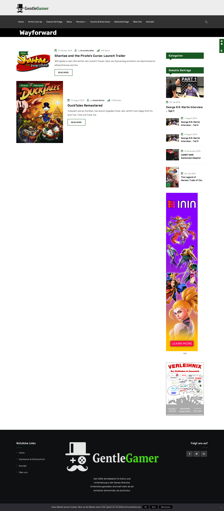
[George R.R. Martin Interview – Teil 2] (172, 121)
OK (145, 507)
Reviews (80, 22)
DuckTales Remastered (85, 105)
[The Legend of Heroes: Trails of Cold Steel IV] (172, 177)
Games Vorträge (54, 22)
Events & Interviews (100, 22)
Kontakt (150, 22)
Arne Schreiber (87, 51)
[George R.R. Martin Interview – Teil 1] (185, 87)
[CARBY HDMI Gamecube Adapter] (172, 154)
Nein (154, 507)
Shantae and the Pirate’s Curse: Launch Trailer (90, 56)
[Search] (206, 21)
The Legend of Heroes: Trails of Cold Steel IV (192, 180)
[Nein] (220, 507)
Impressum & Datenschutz (32, 459)
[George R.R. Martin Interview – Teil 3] (172, 138)
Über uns (137, 22)
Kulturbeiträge (121, 22)
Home (21, 22)
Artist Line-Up (35, 22)
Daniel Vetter (99, 100)
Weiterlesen (165, 507)
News (69, 22)
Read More (63, 72)
